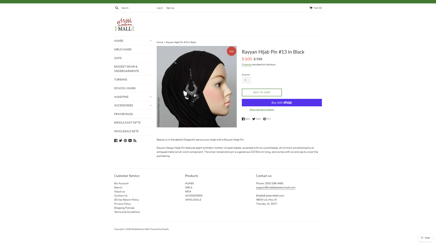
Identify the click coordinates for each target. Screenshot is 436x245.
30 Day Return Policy (126, 199)
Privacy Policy (122, 203)
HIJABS (133, 40)
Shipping (246, 64)
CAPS (118, 58)
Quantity (246, 74)
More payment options (262, 109)
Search (118, 187)
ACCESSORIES (133, 105)
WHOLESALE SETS (126, 131)
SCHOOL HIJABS (125, 88)
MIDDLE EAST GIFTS (127, 122)
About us (119, 191)
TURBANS (120, 79)
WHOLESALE (193, 199)
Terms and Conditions (127, 212)
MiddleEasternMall (141, 229)
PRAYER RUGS (123, 114)
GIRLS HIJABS (122, 49)
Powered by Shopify (159, 229)
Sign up (170, 7)
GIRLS (188, 187)
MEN (188, 191)
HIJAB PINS (133, 97)
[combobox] (138, 8)
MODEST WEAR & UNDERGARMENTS (126, 69)
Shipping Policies (124, 207)
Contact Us (120, 195)
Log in (160, 7)
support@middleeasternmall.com (275, 187)
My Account (121, 183)
